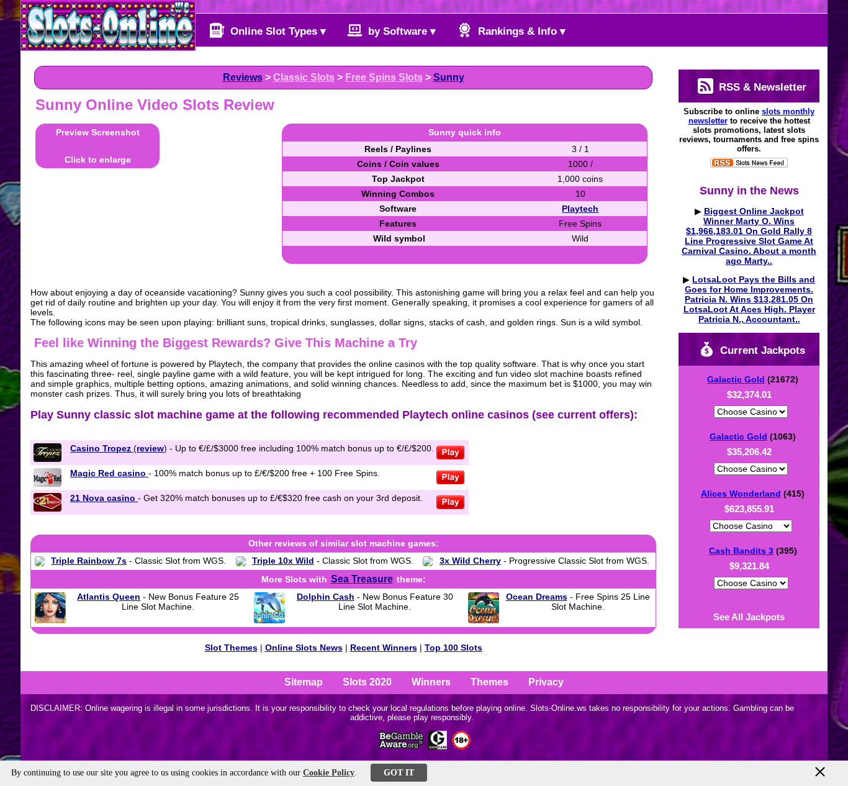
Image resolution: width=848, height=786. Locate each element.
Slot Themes (231, 648)
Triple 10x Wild (283, 561)
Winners (431, 682)
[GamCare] (437, 746)
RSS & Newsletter (761, 87)
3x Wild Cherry (470, 561)
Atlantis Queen (108, 597)
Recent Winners (383, 648)
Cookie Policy (328, 772)
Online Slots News (304, 648)
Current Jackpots (761, 350)
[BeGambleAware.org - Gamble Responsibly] (402, 746)
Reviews (243, 77)
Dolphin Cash (325, 597)
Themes (489, 682)
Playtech (580, 209)
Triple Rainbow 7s (89, 561)
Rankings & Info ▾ (520, 31)
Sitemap (303, 682)
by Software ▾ (400, 31)
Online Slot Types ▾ (276, 31)
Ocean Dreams (536, 597)
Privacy (546, 682)
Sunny (448, 77)
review (150, 448)
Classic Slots (304, 77)
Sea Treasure (362, 579)
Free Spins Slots (384, 77)
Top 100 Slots (453, 648)
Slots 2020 (367, 682)
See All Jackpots (749, 617)
